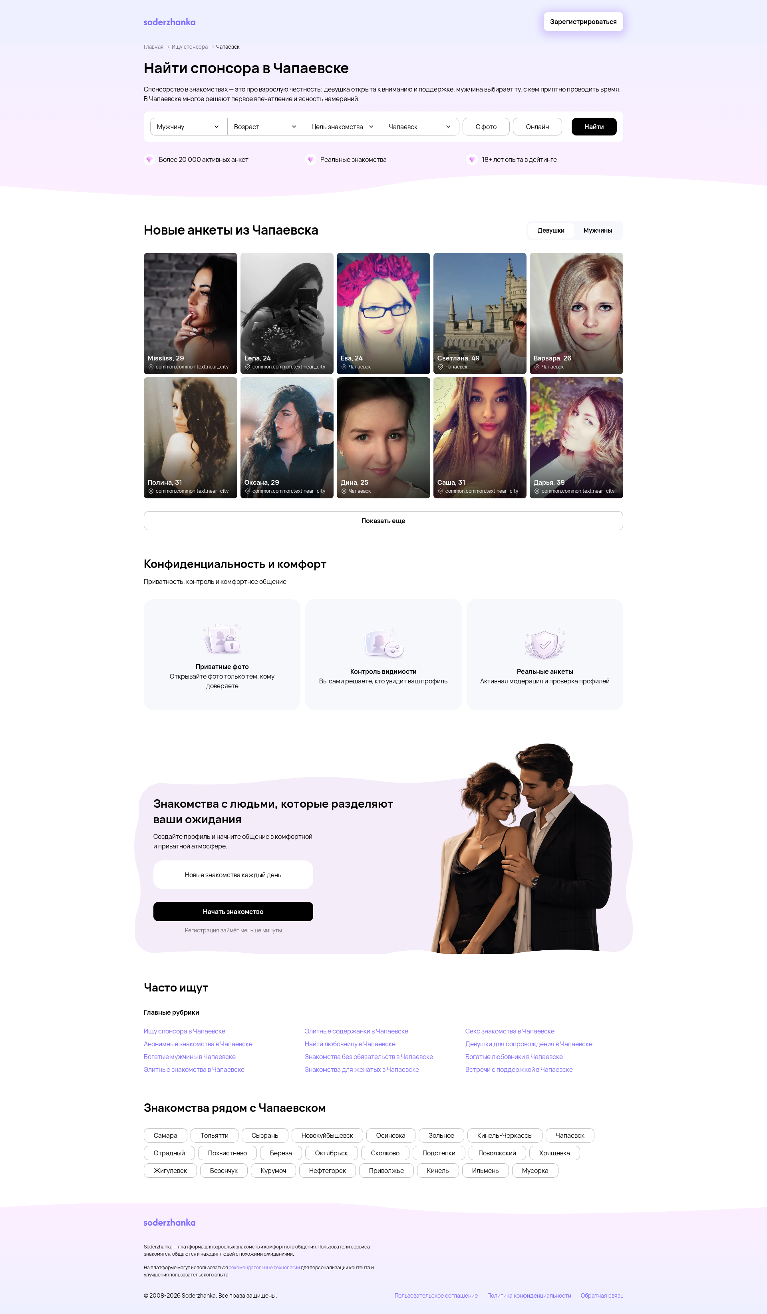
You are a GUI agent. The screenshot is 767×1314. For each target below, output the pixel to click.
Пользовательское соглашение (436, 1295)
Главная (153, 46)
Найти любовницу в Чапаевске (350, 1043)
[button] (165, 1135)
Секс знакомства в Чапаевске (509, 1031)
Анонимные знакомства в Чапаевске (198, 1043)
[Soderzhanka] (169, 22)
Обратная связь (602, 1295)
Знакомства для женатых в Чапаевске (362, 1069)
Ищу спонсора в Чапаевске (184, 1031)
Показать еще (383, 520)
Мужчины (598, 230)
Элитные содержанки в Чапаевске (356, 1031)
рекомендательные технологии (264, 1267)
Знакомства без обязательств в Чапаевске (369, 1056)
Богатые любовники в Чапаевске (514, 1056)
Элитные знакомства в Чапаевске (194, 1069)
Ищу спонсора (190, 46)
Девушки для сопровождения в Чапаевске (528, 1043)
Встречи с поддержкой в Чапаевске (519, 1069)
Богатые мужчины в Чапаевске (190, 1056)
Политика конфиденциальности (529, 1295)
